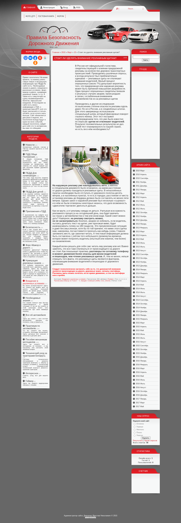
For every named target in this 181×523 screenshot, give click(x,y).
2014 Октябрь (141, 304)
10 (75, 52)
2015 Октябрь (141, 349)
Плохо (139, 432)
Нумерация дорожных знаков (32, 261)
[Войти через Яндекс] (40, 58)
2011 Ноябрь (141, 182)
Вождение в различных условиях (33, 282)
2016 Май (140, 376)
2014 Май (140, 285)
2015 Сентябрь (142, 346)
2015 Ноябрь (141, 353)
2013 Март (140, 231)
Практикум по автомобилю (31, 327)
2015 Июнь (140, 334)
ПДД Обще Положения (30, 155)
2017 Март (140, 403)
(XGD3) (107, 281)
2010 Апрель (141, 174)
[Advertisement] (63, 104)
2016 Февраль (142, 365)
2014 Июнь (140, 288)
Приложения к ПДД (36, 211)
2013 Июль (140, 247)
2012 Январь (141, 190)
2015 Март (140, 323)
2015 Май (140, 330)
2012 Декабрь (141, 220)
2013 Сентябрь (142, 254)
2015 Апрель (141, 327)
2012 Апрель (141, 197)
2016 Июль (140, 384)
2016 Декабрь (141, 395)
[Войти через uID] (25, 58)
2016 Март (140, 368)
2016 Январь (141, 361)
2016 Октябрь (141, 391)
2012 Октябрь (141, 212)
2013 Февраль (142, 228)
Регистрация (49, 7)
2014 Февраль (142, 273)
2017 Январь (141, 399)
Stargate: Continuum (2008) (90, 281)
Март (69, 52)
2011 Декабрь (141, 186)
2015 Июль (140, 338)
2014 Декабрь (141, 311)
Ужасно (139, 435)
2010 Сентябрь (142, 178)
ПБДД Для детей (34, 192)
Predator (111, 279)
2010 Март (140, 171)
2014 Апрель (141, 281)
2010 (63, 52)
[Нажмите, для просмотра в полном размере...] (90, 183)
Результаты (138, 440)
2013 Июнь (140, 243)
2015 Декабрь (141, 357)
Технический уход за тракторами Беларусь (35, 354)
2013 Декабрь (141, 266)
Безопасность (33, 227)
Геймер (29, 381)
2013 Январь (141, 224)
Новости (30, 145)
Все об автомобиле (36, 315)
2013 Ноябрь (141, 262)
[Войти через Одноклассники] (35, 63)
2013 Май (140, 239)
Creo (102, 281)
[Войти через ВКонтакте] (30, 58)
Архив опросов (150, 440)
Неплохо (140, 429)
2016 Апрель (141, 372)
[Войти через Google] (45, 58)
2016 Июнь (140, 380)
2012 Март (140, 193)
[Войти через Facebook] (35, 58)
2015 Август (141, 342)
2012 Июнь (140, 205)
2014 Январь (141, 269)
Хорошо (139, 427)
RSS (78, 7)
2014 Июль (140, 292)
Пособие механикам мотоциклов (35, 340)
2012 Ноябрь (141, 216)
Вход (65, 7)
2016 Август (141, 387)
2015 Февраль (142, 319)
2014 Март (140, 277)
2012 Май (140, 201)
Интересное (32, 373)
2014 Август (141, 296)
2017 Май (140, 406)
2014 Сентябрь (142, 300)
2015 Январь (141, 315)
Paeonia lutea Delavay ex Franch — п (67, 281)
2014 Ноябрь (141, 308)
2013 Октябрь (141, 258)
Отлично (140, 424)
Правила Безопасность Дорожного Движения (53, 40)
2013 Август (141, 250)
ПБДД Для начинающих (30, 174)
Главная (30, 7)
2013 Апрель (141, 235)
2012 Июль (140, 209)
